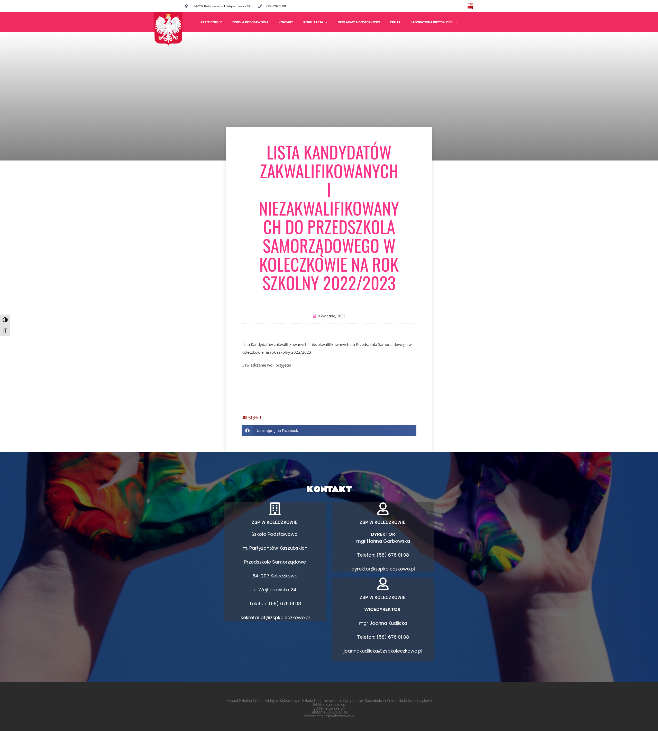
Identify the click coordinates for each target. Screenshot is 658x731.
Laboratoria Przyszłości (432, 22)
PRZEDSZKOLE (211, 22)
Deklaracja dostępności (359, 22)
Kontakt (286, 22)
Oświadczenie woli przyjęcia (266, 365)
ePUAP (395, 22)
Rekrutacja (313, 22)
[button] (329, 430)
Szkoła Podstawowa (250, 22)
